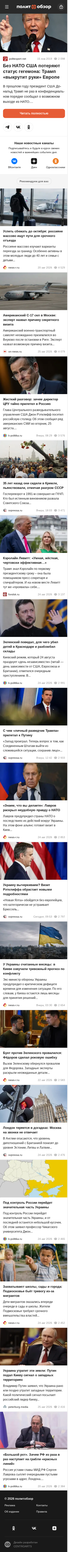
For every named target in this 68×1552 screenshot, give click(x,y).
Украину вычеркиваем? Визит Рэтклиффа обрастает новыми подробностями (27, 889)
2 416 (61, 1406)
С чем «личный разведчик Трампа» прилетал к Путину (31, 733)
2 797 (61, 916)
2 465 (61, 1238)
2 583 (61, 1080)
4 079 (61, 351)
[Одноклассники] (14, 1528)
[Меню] (7, 7)
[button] (7, 127)
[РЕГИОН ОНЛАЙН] (5, 267)
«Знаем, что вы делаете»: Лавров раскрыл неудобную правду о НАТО (31, 808)
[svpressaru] (5, 510)
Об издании (12, 1511)
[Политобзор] (34, 7)
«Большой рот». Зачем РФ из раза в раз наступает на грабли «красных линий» (31, 1459)
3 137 (61, 594)
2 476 (61, 1154)
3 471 (61, 510)
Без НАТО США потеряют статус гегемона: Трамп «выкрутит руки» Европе (31, 71)
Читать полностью (34, 113)
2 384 (61, 1486)
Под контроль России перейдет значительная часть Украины (27, 1205)
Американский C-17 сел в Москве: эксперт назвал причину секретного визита (31, 320)
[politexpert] (5, 59)
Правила (41, 1511)
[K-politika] (5, 435)
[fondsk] (5, 594)
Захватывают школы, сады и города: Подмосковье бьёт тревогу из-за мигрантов (32, 1291)
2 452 (61, 1322)
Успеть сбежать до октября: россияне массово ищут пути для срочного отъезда (33, 236)
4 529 (61, 267)
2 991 (61, 682)
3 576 (61, 435)
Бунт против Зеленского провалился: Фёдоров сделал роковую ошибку (32, 1055)
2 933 (61, 757)
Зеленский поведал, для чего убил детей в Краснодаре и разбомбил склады (30, 646)
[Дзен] (54, 1528)
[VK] (34, 1528)
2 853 (61, 837)
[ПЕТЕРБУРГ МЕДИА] (5, 1406)
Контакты (42, 1505)
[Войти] (61, 7)
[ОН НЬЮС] (5, 351)
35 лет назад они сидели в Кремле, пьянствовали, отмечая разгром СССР (33, 485)
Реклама (10, 1505)
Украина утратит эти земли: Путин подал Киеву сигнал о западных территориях (29, 1375)
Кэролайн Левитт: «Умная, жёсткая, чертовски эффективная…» (31, 560)
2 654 (61, 1005)
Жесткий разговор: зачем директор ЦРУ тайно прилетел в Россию (30, 402)
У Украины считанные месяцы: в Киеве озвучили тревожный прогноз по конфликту (33, 969)
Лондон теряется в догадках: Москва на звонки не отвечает (32, 1130)
